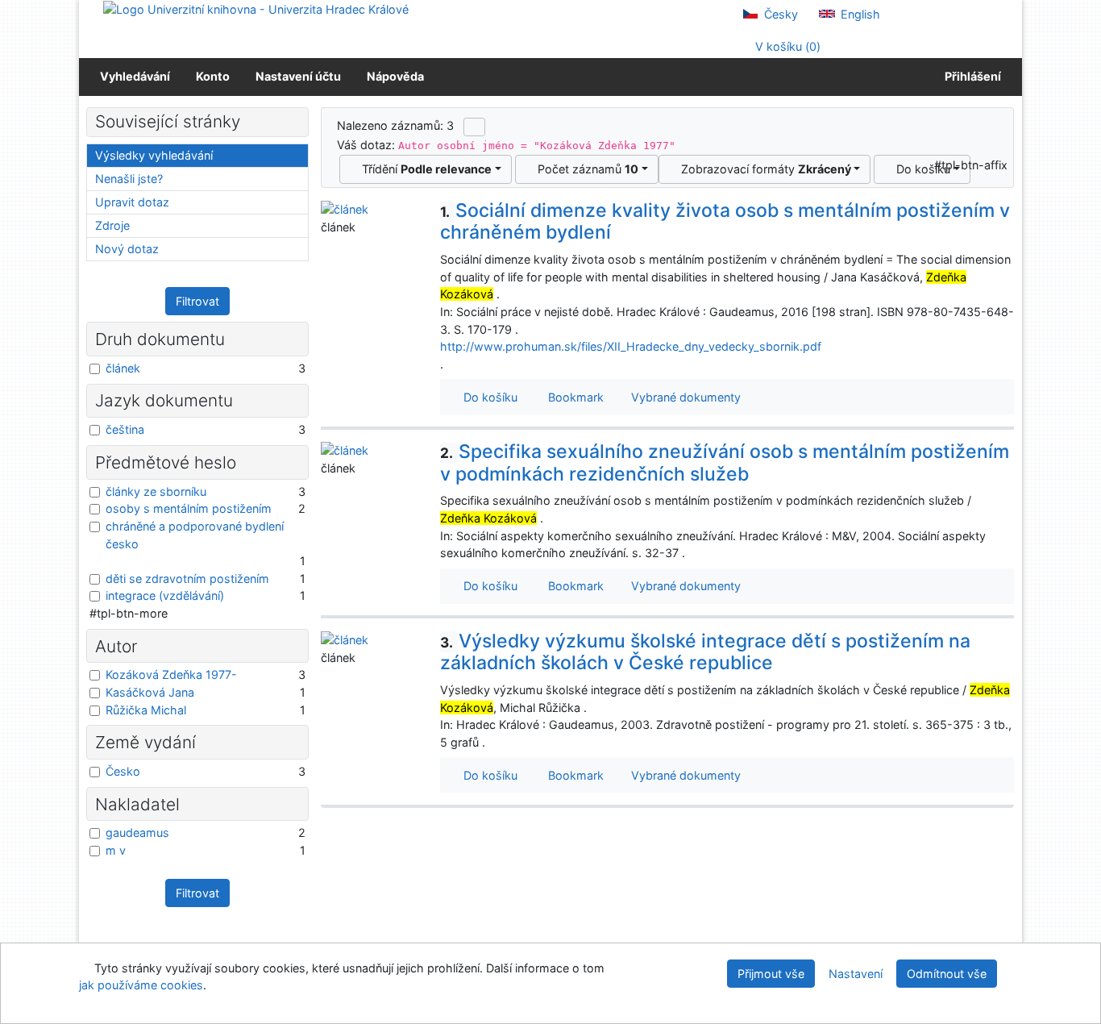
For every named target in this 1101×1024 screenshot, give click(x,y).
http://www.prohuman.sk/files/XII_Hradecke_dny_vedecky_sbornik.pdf (630, 346)
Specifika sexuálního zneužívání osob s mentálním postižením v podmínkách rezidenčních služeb (724, 462)
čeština (125, 429)
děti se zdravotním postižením (187, 578)
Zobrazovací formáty (763, 169)
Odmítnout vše (947, 973)
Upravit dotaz (132, 202)
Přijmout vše (770, 973)
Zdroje (112, 225)
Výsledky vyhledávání (154, 155)
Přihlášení (970, 76)
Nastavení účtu (298, 76)
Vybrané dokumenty (684, 397)
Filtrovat (197, 301)
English (858, 14)
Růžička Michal (146, 710)
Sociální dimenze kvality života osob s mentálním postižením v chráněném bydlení (725, 221)
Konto (213, 76)
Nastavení (856, 973)
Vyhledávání (135, 76)
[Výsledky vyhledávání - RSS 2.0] (474, 126)
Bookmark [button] (573, 397)
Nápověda (395, 76)
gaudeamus (137, 832)
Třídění (423, 169)
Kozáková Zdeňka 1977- (171, 674)
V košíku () (786, 46)
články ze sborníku (156, 491)
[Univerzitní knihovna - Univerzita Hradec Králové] (256, 8)
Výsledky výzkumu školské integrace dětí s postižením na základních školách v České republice (705, 652)
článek (123, 368)
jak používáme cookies (141, 985)
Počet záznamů (584, 169)
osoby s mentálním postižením (189, 508)
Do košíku (920, 169)
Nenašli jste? (129, 178)
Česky (779, 14)
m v (116, 850)
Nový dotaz (127, 249)
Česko (123, 771)
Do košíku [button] (487, 397)
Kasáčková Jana (150, 692)
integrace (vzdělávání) (165, 595)
